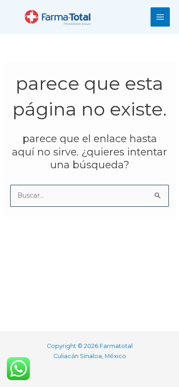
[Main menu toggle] (160, 17)
